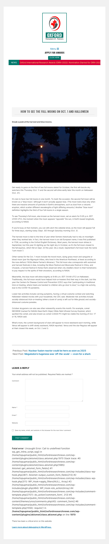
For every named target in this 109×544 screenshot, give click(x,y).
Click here (54, 57)
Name (14, 407)
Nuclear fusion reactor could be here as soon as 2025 (57, 350)
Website (15, 423)
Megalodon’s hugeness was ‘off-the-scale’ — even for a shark (57, 354)
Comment (15, 381)
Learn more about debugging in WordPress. (32, 527)
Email (14, 415)
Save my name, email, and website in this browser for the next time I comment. (43, 430)
